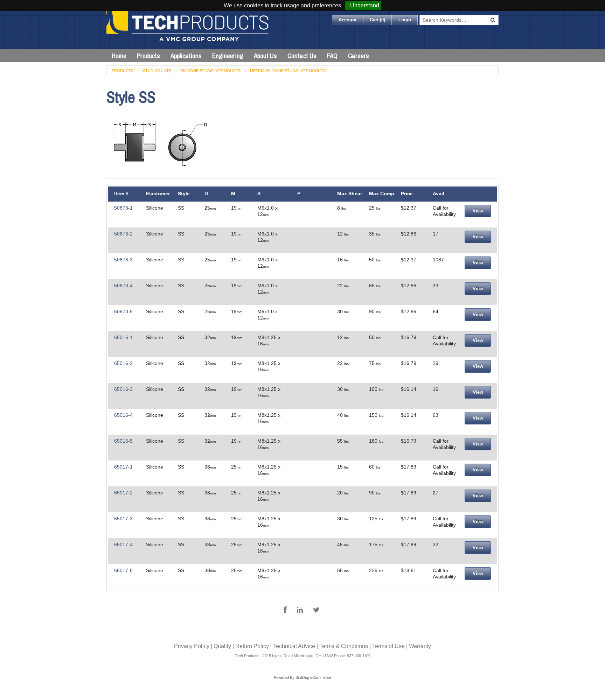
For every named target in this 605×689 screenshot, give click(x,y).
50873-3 (123, 259)
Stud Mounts (157, 71)
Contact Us (302, 55)
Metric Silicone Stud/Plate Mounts (288, 71)
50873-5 (123, 311)
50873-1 (123, 208)
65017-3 (123, 518)
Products (148, 55)
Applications (186, 55)
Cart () (377, 19)
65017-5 (123, 570)
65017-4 (123, 544)
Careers (358, 55)
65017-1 (123, 467)
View (478, 210)
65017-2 (123, 492)
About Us (265, 55)
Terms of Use (388, 646)
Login (404, 19)
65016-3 (123, 389)
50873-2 (123, 234)
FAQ (332, 55)
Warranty (420, 646)
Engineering (227, 55)
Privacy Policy (191, 646)
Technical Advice (294, 646)
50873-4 (123, 285)
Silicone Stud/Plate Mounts (211, 71)
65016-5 (123, 441)
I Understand (363, 5)
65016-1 (123, 337)
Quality (222, 646)
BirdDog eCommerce (313, 677)
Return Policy (252, 646)
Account (347, 19)
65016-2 (123, 363)
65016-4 (123, 415)
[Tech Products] (188, 30)
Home (119, 55)
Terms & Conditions (343, 646)
